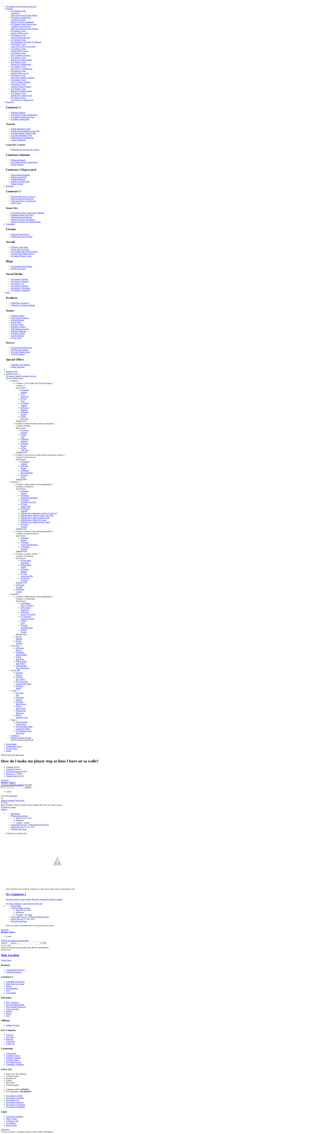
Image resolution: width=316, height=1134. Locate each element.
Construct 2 (27, 554)
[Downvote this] (38, 825)
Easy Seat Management (15, 1005)
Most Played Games (29, 252)
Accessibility (11, 1123)
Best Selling (23, 350)
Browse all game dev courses (27, 150)
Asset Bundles (24, 365)
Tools (18, 338)
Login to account (24, 738)
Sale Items (20, 367)
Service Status (11, 1125)
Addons (21, 316)
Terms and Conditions (14, 1116)
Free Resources (27, 199)
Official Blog (26, 266)
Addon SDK (24, 119)
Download (25, 175)
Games (20, 325)
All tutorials (21, 140)
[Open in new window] (57, 885)
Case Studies (11, 993)
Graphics (21, 327)
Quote (24, 829)
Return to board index (20, 940)
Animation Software (14, 972)
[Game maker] (21, 376)
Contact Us (15, 735)
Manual (22, 113)
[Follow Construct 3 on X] (17, 284)
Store (8, 293)
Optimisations (28, 138)
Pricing (8, 986)
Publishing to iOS (25, 135)
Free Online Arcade (13, 1062)
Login (15, 371)
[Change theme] (22, 740)
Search (8, 751)
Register (9, 371)
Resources (10, 102)
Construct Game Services (40, 455)
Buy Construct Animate (25, 305)
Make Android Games (41, 518)
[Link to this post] (17, 827)
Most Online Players (26, 254)
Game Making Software (15, 970)
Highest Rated (24, 352)
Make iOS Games (39, 520)
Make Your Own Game (15, 984)
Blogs (13, 720)
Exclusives (20, 354)
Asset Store (15, 646)
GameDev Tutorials (13, 1058)
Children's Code (12, 1121)
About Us (10, 1035)
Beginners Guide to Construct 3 (44, 513)
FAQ (19, 203)
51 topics (19, 915)
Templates (22, 331)
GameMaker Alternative (15, 982)
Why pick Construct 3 (27, 197)
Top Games (23, 247)
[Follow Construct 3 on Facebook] (20, 288)
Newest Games (23, 249)
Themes (21, 333)
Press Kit (9, 1039)
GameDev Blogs (12, 1060)
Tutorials (19, 165)
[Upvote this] (18, 825)
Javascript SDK (23, 182)
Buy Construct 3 (22, 303)
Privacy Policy (11, 1119)
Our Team (10, 1037)
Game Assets (11, 1053)
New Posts (21, 269)
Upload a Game (25, 256)
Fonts (18, 322)
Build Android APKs (27, 133)
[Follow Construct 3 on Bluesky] (20, 286)
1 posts (26, 822)
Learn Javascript (12, 1009)
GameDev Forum (13, 1056)
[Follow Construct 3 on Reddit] (19, 279)
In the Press (10, 1041)
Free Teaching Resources (16, 1007)
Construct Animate (35, 424)
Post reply (5, 780)
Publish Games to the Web (42, 515)
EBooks (20, 320)
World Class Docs (26, 215)
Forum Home (23, 234)
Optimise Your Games (41, 522)
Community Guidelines (15, 1064)
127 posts (28, 915)
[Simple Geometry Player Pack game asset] (2, 798)
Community (10, 224)
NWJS (24, 177)
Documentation (12, 988)
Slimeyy (4, 809)
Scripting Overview (27, 117)
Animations (24, 318)
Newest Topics (26, 237)
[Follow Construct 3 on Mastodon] (20, 290)
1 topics (19, 822)
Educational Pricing (24, 217)
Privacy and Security (27, 201)
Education (10, 186)
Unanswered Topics (13, 746)
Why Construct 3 (12, 1002)
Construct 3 (34, 383)
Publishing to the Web (31, 131)
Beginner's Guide (23, 129)
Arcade (14, 691)
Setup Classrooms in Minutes (32, 213)
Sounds (26, 329)
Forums (14, 670)
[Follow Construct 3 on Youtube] (20, 281)
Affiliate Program (13, 1025)
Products (9, 9)
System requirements (29, 115)
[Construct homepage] (21, 6)
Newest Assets (26, 348)
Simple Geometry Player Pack (12, 800)
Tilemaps (20, 336)
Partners (9, 1011)
